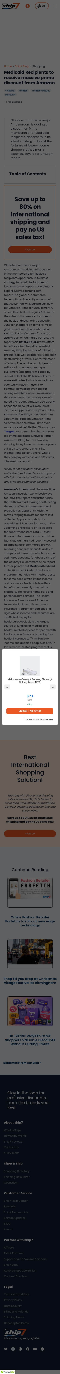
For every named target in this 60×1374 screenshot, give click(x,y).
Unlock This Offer (29, 711)
